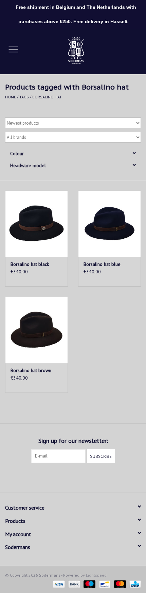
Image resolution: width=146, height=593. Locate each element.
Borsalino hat (47, 96)
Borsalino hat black (30, 264)
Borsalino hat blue (102, 264)
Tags (24, 96)
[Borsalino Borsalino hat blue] (109, 224)
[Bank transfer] (73, 583)
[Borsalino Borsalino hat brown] (36, 330)
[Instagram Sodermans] (79, 476)
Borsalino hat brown (31, 370)
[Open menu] (13, 49)
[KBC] (134, 583)
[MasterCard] (119, 583)
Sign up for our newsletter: (73, 440)
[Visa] (58, 583)
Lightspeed (96, 575)
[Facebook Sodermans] (66, 476)
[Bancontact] (103, 583)
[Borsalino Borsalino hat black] (36, 224)
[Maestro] (88, 583)
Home (10, 96)
